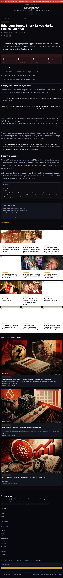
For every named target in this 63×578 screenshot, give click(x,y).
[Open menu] (35, 13)
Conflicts (3, 513)
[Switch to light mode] (31, 13)
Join (31, 568)
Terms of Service (5, 549)
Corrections (4, 541)
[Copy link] (10, 35)
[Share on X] (7, 35)
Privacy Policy (4, 546)
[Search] (27, 13)
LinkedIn (31, 504)
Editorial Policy (4, 538)
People (2, 516)
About (2, 533)
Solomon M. (6, 32)
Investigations (4, 521)
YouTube (12, 504)
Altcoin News (13, 18)
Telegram (20, 504)
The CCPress (6, 191)
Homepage (5, 18)
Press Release (4, 526)
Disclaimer (3, 551)
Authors (3, 536)
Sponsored (3, 524)
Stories (2, 511)
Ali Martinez (4, 106)
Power (2, 519)
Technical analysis (27, 165)
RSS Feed (3, 543)
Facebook (4, 504)
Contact (3, 554)
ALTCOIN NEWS (5, 222)
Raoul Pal (6, 109)
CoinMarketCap (43, 504)
